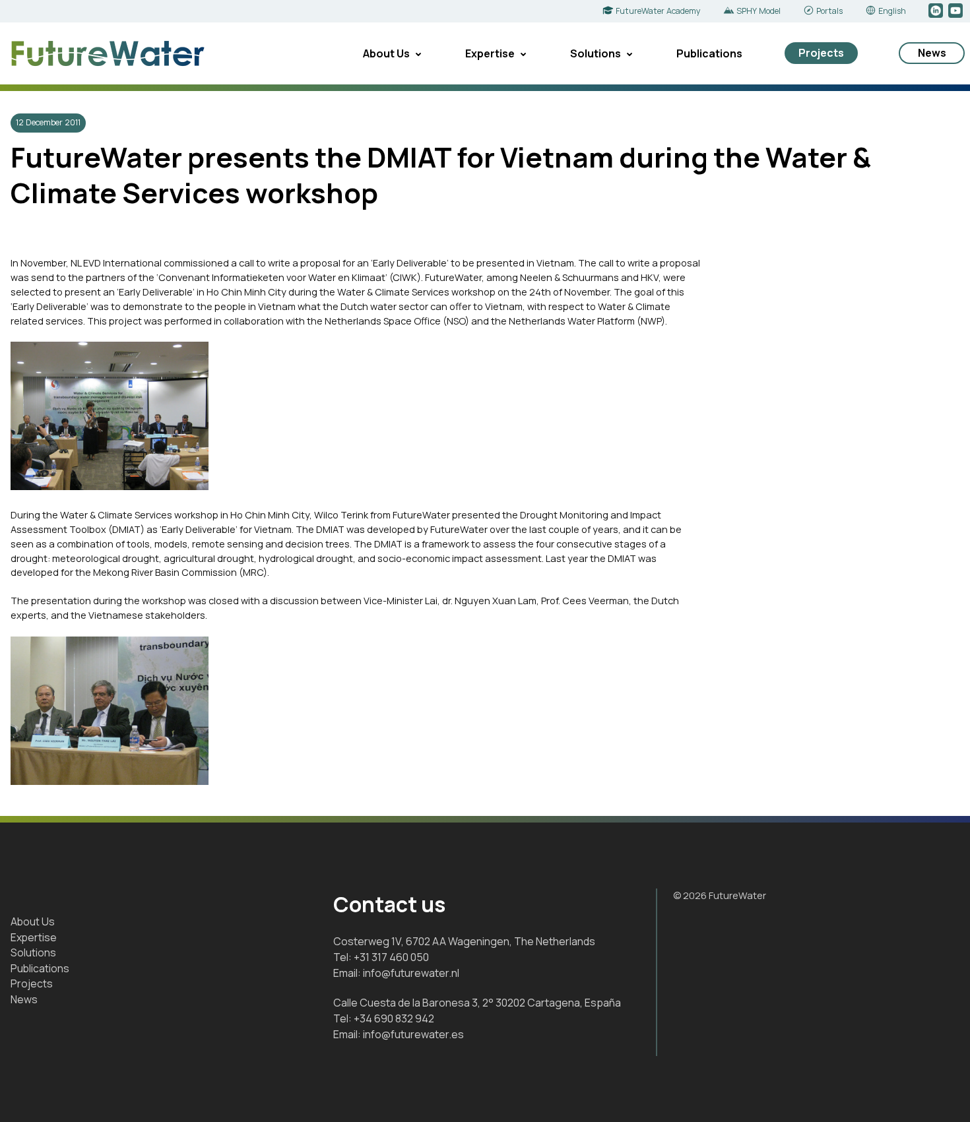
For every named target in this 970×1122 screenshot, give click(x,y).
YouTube (956, 11)
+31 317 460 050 (391, 957)
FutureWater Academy (658, 10)
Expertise (490, 53)
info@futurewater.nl (411, 973)
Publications (709, 53)
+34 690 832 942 (394, 1018)
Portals (829, 10)
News (932, 53)
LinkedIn (936, 11)
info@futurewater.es (413, 1034)
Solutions (595, 53)
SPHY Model (758, 10)
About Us (386, 53)
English (892, 10)
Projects (821, 53)
